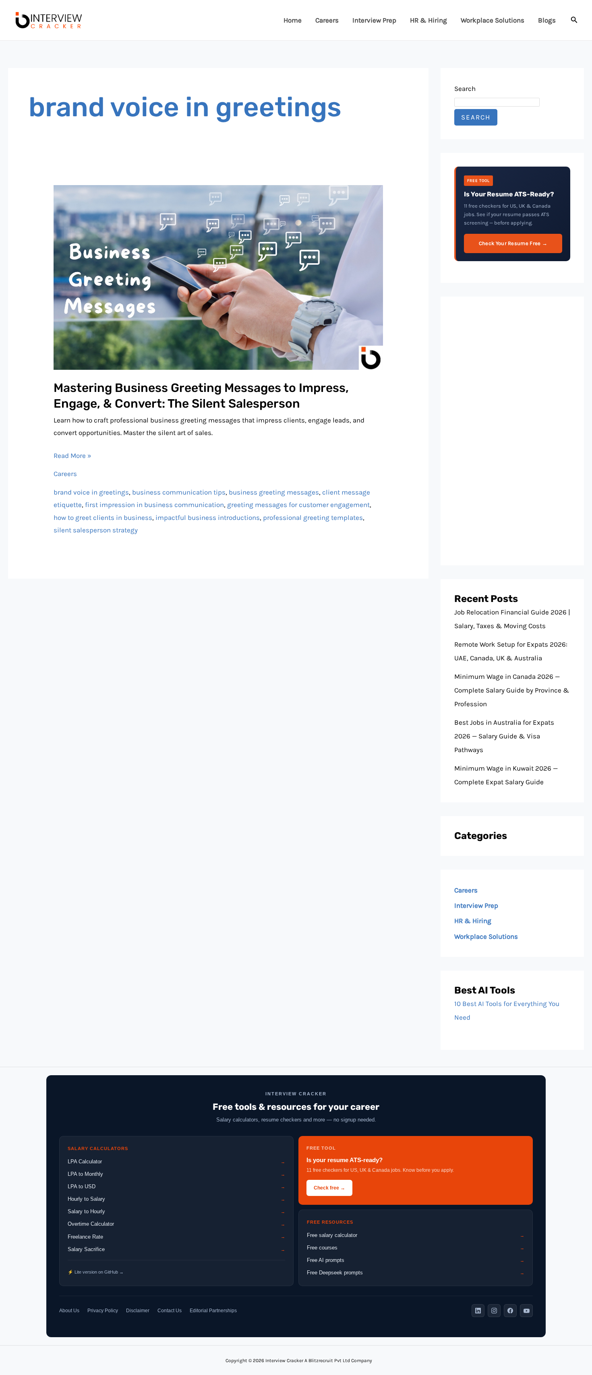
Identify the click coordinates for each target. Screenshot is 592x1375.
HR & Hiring (428, 20)
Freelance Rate (176, 1237)
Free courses (415, 1248)
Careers (327, 20)
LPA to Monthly (176, 1174)
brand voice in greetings (91, 492)
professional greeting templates (313, 517)
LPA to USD (176, 1186)
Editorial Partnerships (213, 1310)
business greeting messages (274, 492)
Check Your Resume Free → (513, 243)
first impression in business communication (154, 505)
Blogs (547, 20)
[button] (574, 20)
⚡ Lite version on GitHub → (96, 1272)
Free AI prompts (415, 1260)
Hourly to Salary (176, 1199)
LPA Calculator (176, 1162)
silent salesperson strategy (96, 530)
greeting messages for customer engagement (298, 505)
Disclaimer (137, 1310)
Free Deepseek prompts (415, 1273)
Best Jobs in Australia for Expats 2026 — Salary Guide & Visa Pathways (504, 736)
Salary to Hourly (176, 1211)
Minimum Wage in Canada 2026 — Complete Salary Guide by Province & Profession (511, 690)
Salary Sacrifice (176, 1249)
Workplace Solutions (492, 20)
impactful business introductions (207, 517)
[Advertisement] (512, 431)
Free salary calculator (415, 1235)
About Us (69, 1310)
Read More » (72, 454)
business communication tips (179, 492)
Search (465, 89)
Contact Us (169, 1310)
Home (293, 20)
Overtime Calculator (176, 1224)
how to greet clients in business (103, 517)
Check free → (329, 1188)
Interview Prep (374, 20)
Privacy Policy (102, 1310)
